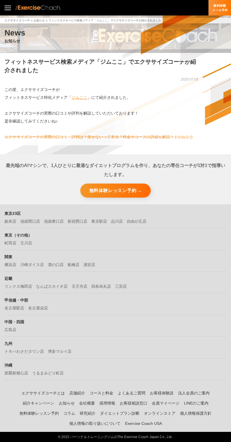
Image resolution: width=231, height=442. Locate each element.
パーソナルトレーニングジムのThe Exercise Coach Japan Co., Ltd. (121, 437)
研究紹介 (87, 413)
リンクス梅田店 (18, 286)
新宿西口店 (77, 221)
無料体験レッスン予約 (113, 190)
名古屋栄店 (38, 308)
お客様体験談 (162, 393)
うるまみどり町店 (48, 373)
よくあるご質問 (131, 393)
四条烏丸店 (101, 286)
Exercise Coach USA (143, 423)
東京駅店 (99, 221)
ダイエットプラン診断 (119, 413)
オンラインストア (160, 413)
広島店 (10, 329)
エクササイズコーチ (17, 20)
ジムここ (79, 97)
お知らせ (39, 20)
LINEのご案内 (196, 403)
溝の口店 (56, 264)
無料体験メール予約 (220, 7)
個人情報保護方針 (196, 413)
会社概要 (87, 403)
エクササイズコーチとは (43, 393)
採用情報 (107, 403)
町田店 (10, 243)
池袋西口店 (30, 221)
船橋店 (73, 264)
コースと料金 (101, 393)
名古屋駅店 (14, 308)
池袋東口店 (54, 221)
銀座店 (10, 221)
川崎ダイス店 (32, 264)
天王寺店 (79, 286)
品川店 (117, 221)
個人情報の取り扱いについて (95, 423)
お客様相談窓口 (133, 403)
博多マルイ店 (60, 351)
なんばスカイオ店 (52, 286)
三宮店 (121, 286)
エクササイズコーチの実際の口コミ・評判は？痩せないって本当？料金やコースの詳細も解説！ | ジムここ (99, 137)
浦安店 (89, 264)
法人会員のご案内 (194, 393)
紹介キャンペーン (38, 403)
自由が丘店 (136, 221)
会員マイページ (165, 403)
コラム (69, 413)
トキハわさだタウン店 (24, 351)
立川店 (26, 243)
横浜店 (10, 264)
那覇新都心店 (16, 373)
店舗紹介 (77, 393)
